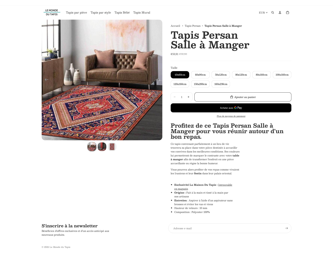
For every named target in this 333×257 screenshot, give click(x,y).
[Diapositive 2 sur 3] (102, 146)
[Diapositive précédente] (45, 80)
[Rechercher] (272, 12)
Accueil (175, 26)
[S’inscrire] (286, 228)
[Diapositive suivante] (158, 80)
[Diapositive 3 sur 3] (112, 146)
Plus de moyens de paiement (231, 116)
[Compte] (280, 12)
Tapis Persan (192, 26)
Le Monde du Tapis (60, 247)
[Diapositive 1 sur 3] (92, 146)
